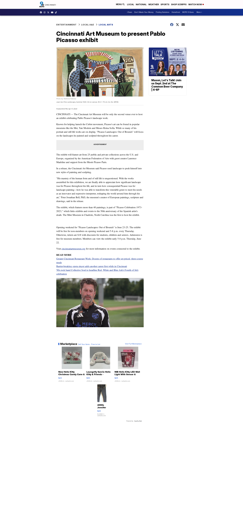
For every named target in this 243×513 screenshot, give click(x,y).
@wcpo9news (56, 12)
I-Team (129, 12)
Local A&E (87, 24)
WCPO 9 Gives (188, 12)
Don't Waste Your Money (144, 12)
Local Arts (106, 24)
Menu (119, 4)
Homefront (176, 12)
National (141, 4)
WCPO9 (41, 12)
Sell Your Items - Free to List (89, 344)
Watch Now (195, 4)
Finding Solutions (162, 12)
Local (130, 4)
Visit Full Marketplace (133, 344)
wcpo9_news (45, 12)
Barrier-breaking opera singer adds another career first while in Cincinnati (91, 266)
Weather (153, 4)
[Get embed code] (131, 321)
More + (199, 12)
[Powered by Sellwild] (138, 421)
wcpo (48, 12)
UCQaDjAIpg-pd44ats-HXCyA (53, 12)
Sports (165, 4)
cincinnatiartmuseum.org (73, 248)
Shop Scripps (179, 4)
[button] (59, 321)
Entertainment (66, 24)
